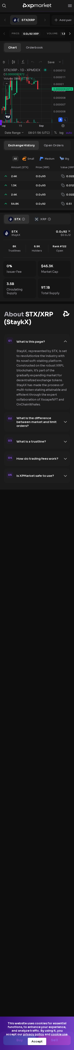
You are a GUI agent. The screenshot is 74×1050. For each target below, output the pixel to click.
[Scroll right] (70, 34)
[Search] (4, 6)
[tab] (12, 47)
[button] (63, 20)
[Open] (70, 6)
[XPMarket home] (37, 6)
